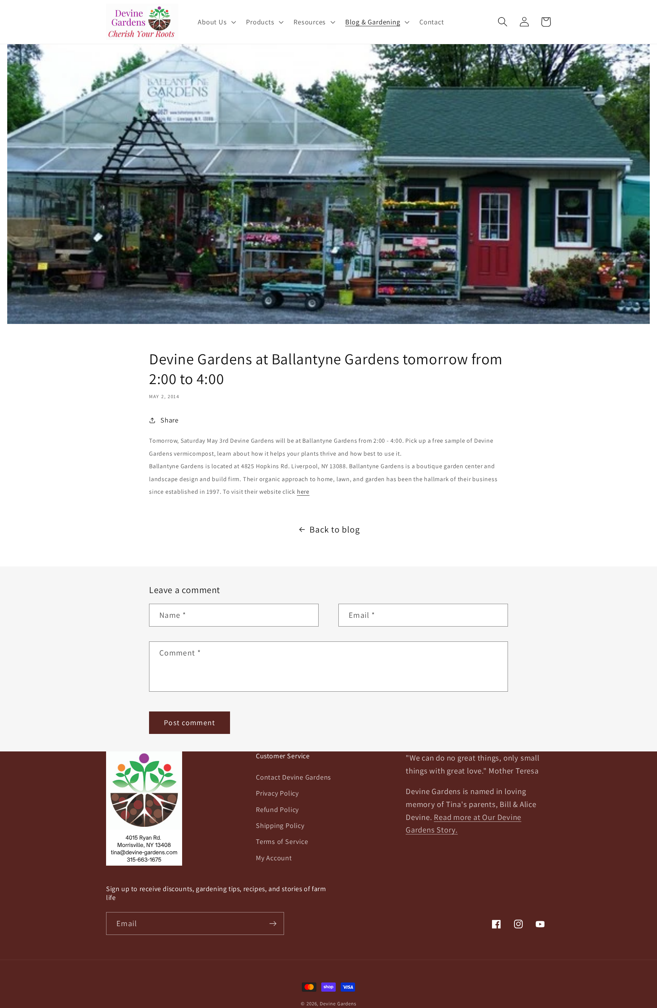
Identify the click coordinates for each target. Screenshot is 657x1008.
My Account (274, 857)
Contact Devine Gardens (293, 777)
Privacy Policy (277, 792)
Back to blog (334, 529)
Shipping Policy (280, 825)
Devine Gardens (338, 1003)
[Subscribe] (273, 923)
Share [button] (169, 419)
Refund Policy (277, 809)
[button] (216, 21)
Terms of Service (282, 841)
